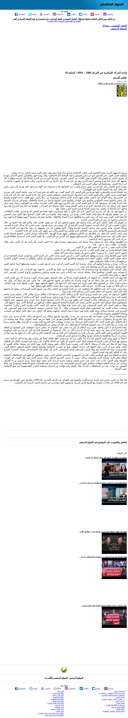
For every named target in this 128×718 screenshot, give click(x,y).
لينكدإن (73, 14)
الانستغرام (59, 14)
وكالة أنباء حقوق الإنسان (55, 703)
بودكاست (109, 14)
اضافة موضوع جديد (118, 707)
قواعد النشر (120, 697)
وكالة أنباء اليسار (58, 697)
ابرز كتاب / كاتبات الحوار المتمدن (113, 699)
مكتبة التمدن (120, 703)
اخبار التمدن (60, 711)
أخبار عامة (60, 691)
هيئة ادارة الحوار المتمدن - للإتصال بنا (112, 693)
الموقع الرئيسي (118, 28)
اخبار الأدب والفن (58, 695)
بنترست (97, 14)
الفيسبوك (21, 14)
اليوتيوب (46, 14)
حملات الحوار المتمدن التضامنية (114, 711)
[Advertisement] (65, 47)
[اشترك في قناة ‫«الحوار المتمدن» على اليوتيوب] (64, 21)
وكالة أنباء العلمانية (57, 699)
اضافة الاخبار (120, 709)
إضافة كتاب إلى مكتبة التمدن (54, 715)
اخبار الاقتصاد (59, 707)
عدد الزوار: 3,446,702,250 (115, 705)
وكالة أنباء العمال (58, 701)
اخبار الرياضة (59, 705)
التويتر (34, 14)
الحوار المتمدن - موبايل (114, 25)
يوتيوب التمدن (120, 701)
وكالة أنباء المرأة (58, 693)
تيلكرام (84, 14)
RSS (59, 688)
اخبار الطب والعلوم (57, 709)
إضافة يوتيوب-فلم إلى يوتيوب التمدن (51, 713)
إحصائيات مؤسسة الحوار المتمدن (113, 695)
